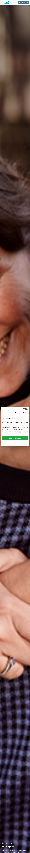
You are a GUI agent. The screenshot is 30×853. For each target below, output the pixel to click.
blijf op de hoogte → (23, 2)
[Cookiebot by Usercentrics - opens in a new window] (22, 409)
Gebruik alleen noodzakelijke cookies (15, 443)
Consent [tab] (5, 412)
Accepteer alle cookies (15, 438)
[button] (1, 2)
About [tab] (24, 412)
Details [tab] (14, 412)
